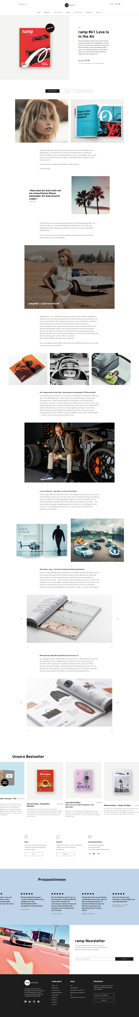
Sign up (124, 958)
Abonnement (74, 987)
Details (67, 91)
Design (68, 12)
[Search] (115, 4)
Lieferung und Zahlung (84, 91)
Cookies (54, 1004)
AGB (71, 985)
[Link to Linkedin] (31, 1002)
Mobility (47, 12)
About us (99, 12)
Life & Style (58, 12)
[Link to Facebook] (26, 1002)
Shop (38, 12)
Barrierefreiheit (57, 992)
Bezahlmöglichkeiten (77, 990)
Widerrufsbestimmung (77, 992)
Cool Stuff (78, 12)
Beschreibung (52, 91)
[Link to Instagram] (35, 1002)
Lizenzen (54, 997)
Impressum (55, 987)
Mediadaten (55, 995)
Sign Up (104, 1000)
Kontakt (65, 854)
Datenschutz (56, 990)
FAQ (33, 854)
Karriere (54, 1002)
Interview (89, 12)
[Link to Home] (69, 5)
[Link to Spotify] (39, 1002)
